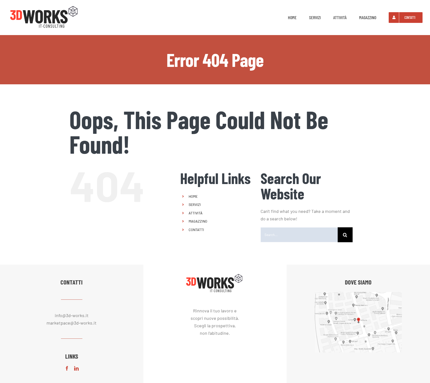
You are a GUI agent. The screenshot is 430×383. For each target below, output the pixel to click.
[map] (358, 294)
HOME (193, 196)
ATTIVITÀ (196, 213)
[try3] (44, 6)
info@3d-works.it (72, 315)
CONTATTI (196, 230)
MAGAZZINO (198, 221)
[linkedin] (76, 368)
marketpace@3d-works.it (72, 323)
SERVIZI (195, 204)
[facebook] (67, 368)
